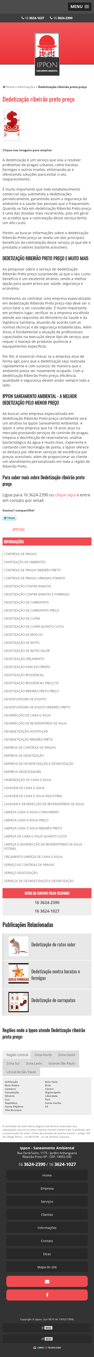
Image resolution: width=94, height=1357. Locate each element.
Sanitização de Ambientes (25, 562)
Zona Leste (34, 1063)
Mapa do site (47, 1267)
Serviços (47, 1201)
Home (47, 1175)
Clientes (47, 1214)
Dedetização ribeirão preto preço (31, 691)
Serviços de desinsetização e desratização (39, 881)
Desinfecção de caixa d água (27, 715)
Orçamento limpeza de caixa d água (33, 857)
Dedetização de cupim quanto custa (34, 626)
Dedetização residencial (24, 675)
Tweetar (9, 517)
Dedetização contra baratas (27, 586)
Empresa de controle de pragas (30, 747)
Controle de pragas (20, 554)
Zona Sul (13, 1063)
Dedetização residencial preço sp (31, 683)
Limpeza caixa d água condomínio (31, 812)
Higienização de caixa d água (27, 780)
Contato (47, 1241)
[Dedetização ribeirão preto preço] (12, 125)
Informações (14, 541)
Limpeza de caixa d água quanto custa (35, 836)
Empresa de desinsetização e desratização (38, 764)
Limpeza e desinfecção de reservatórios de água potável (43, 846)
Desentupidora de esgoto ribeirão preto (37, 707)
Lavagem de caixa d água (24, 788)
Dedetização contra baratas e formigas (37, 594)
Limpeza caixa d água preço (26, 820)
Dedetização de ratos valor (27, 651)
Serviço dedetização (21, 873)
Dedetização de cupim (22, 618)
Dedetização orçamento (24, 659)
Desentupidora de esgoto (25, 699)
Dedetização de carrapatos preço (31, 610)
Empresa (47, 1188)
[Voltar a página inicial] (47, 51)
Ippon (19, 529)
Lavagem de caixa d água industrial (33, 796)
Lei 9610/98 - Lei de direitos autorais (47, 1136)
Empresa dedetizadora (22, 772)
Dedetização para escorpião (27, 667)
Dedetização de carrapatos (26, 602)
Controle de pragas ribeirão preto (32, 570)
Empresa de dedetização (24, 755)
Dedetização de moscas (23, 634)
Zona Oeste (66, 1054)
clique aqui (65, 495)
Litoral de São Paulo (21, 1072)
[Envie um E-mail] (47, 1281)
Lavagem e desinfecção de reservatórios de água (44, 804)
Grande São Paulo (62, 1063)
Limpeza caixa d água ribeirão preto (33, 828)
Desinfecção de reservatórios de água (35, 723)
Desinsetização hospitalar (26, 731)
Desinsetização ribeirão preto (28, 739)
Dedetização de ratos (22, 643)
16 (34, 18)
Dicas (47, 1254)
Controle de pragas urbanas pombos (34, 578)
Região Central (17, 1054)
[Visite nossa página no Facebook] (47, 1295)
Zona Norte (43, 1054)
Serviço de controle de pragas (29, 865)
